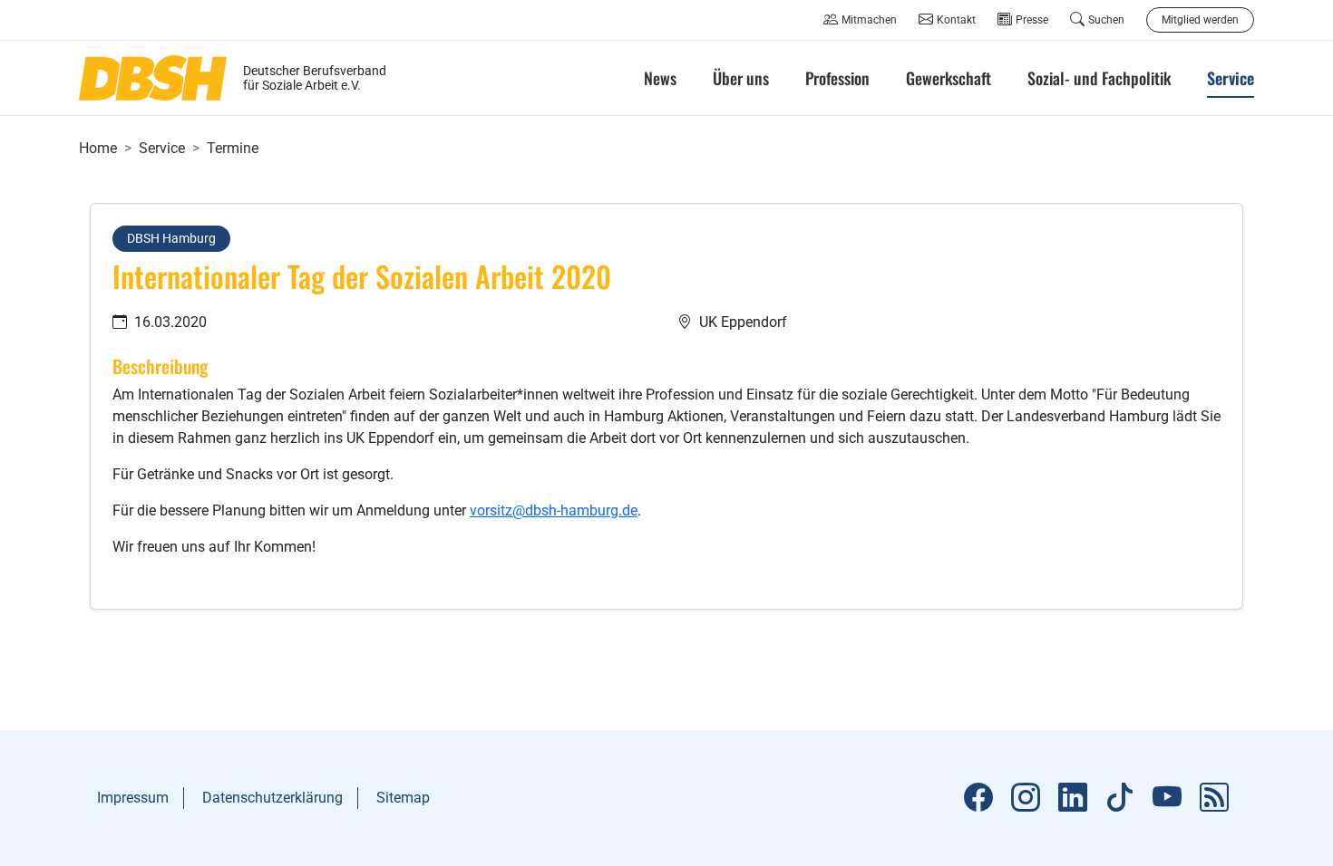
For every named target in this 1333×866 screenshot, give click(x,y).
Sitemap (403, 797)
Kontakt (956, 20)
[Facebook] (978, 798)
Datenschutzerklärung (272, 797)
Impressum (133, 797)
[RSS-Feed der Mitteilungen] (1214, 798)
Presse (1032, 20)
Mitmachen (869, 20)
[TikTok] (1119, 798)
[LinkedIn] (1072, 798)
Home (98, 148)
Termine (232, 148)
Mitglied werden (1200, 20)
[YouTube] (1167, 798)
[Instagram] (1025, 798)
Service (162, 148)
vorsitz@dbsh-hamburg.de (553, 510)
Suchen (1106, 20)
